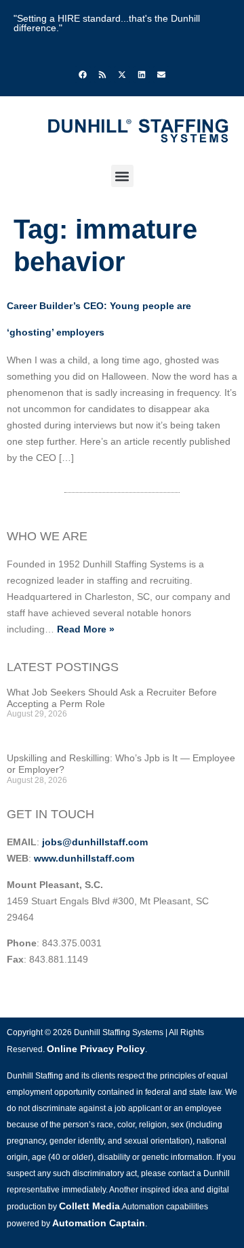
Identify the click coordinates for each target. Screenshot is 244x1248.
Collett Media (89, 1206)
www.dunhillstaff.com (84, 858)
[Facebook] (83, 74)
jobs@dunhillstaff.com (95, 842)
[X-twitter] (122, 74)
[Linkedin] (142, 74)
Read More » (86, 629)
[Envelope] (161, 74)
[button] (122, 176)
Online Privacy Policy (96, 1048)
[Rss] (102, 74)
